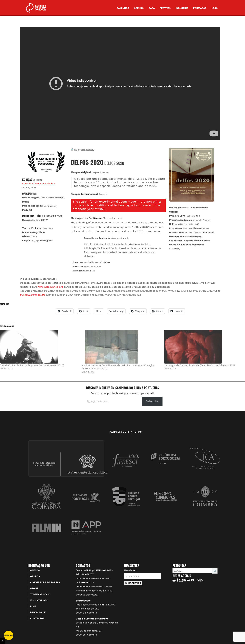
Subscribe (152, 401)
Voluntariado (39, 600)
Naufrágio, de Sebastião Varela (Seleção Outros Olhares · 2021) (200, 365)
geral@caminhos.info (98, 570)
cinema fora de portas (45, 582)
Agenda (139, 8)
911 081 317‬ (87, 582)
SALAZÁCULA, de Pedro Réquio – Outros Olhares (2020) (32, 365)
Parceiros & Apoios (126, 431)
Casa (151, 8)
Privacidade (38, 612)
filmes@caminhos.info (50, 286)
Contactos (37, 618)
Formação (199, 8)
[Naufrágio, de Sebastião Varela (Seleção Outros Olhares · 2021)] (203, 347)
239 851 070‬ (87, 574)
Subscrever (133, 583)
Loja (215, 8)
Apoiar (34, 588)
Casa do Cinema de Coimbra (38, 183)
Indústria (182, 8)
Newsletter (130, 570)
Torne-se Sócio (40, 594)
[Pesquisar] (173, 573)
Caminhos (122, 8)
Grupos (35, 576)
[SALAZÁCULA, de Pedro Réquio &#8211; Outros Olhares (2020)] (39, 347)
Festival (165, 8)
